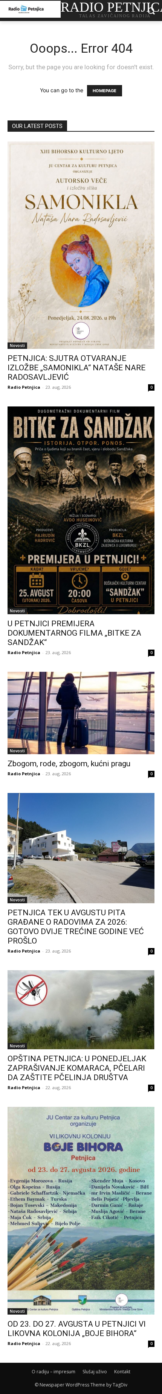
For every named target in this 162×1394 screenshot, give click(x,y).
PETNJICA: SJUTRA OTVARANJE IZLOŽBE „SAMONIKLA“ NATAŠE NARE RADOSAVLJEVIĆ (76, 368)
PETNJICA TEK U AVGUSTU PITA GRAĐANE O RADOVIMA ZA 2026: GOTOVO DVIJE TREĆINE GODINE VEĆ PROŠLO (76, 926)
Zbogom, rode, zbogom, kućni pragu (69, 763)
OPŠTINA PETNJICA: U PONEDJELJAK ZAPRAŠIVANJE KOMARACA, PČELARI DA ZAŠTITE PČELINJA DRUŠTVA (77, 1068)
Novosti (17, 345)
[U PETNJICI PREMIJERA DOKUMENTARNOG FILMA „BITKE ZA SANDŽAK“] (81, 510)
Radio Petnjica (24, 387)
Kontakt (122, 1371)
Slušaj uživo (95, 1371)
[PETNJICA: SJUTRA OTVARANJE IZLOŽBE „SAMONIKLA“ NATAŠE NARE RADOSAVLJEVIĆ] (81, 245)
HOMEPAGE (104, 90)
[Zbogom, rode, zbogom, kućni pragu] (81, 713)
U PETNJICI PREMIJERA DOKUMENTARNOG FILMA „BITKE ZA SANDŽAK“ (74, 633)
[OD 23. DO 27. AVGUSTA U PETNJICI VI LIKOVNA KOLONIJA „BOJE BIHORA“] (81, 1211)
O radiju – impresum (53, 1371)
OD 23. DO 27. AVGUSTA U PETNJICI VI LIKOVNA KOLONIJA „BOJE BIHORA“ (77, 1328)
